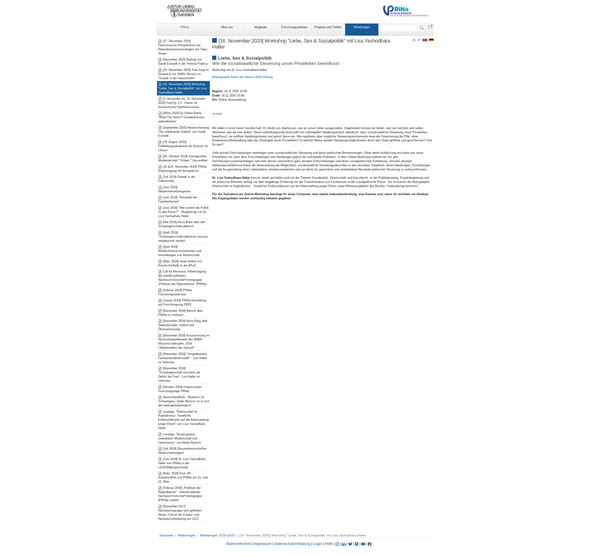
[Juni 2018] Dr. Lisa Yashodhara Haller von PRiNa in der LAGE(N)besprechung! (181, 463)
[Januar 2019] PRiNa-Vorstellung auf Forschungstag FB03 (182, 302)
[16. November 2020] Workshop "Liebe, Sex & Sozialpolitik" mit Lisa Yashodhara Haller (182, 88)
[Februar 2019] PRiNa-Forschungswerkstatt (175, 292)
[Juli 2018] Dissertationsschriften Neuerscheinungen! (182, 450)
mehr (218, 113)
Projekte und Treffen (328, 27)
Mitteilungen (362, 27)
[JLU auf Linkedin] (344, 544)
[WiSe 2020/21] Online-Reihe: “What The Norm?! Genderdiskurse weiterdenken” (181, 117)
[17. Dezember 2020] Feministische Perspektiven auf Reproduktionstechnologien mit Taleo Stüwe (182, 47)
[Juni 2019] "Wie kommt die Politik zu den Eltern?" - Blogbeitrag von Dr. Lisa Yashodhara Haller (183, 212)
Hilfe (329, 544)
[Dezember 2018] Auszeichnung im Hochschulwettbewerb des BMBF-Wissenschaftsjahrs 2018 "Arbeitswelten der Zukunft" (183, 342)
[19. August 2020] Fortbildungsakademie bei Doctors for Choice (183, 146)
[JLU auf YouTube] (363, 544)
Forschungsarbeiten (294, 27)
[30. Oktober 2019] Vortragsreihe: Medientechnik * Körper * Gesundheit (183, 158)
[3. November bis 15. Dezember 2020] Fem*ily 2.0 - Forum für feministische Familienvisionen (181, 103)
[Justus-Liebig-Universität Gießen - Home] (184, 11)
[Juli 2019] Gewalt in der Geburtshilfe (176, 179)
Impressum (262, 544)
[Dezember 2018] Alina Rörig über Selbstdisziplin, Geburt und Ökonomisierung (183, 325)
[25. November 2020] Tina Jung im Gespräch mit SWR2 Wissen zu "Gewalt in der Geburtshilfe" (183, 74)
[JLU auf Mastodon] (357, 544)
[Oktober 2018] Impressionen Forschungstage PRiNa (180, 389)
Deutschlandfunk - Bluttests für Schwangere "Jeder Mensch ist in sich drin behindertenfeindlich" (183, 401)
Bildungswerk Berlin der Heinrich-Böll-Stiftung (242, 77)
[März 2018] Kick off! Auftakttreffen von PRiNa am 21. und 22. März (183, 477)
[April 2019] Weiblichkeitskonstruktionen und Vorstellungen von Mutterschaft (179, 251)
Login (318, 544)
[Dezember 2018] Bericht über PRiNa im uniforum (180, 313)
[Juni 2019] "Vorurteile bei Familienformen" (177, 199)
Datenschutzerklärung (292, 544)
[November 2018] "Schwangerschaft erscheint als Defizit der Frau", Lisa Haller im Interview (179, 374)
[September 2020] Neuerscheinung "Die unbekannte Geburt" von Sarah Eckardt (183, 132)
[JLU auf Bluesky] (350, 544)
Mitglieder (260, 27)
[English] (425, 40)
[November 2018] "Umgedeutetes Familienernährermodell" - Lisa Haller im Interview (182, 358)
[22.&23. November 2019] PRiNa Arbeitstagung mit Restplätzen (182, 169)
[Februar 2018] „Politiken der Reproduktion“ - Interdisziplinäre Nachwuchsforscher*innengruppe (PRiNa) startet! (180, 494)
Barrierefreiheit (238, 544)
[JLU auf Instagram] (337, 544)
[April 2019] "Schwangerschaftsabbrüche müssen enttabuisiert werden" (183, 236)
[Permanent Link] (419, 39)
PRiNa (184, 27)
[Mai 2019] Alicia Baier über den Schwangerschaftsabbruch (181, 224)
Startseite (166, 535)
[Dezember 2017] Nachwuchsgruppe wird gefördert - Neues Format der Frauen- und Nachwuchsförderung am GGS (180, 513)
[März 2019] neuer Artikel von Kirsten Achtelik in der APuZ (180, 263)
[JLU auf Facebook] (369, 544)
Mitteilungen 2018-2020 (217, 535)
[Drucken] (414, 40)
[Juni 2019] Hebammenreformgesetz (174, 189)
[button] (430, 26)
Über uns (227, 27)
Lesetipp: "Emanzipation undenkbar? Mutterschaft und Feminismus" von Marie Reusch (179, 438)
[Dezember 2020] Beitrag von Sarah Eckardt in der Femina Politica (182, 61)
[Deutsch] (431, 40)
